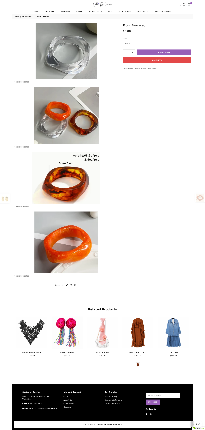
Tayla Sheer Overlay (137, 352)
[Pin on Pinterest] (71, 285)
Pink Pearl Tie (102, 352)
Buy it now (157, 60)
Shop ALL (49, 11)
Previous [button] (13, 345)
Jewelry (79, 11)
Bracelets (151, 68)
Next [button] (191, 345)
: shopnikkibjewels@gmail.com (42, 408)
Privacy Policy (111, 396)
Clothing (65, 11)
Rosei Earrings (67, 352)
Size (125, 38)
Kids (110, 11)
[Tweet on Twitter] (67, 285)
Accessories (124, 11)
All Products (27, 17)
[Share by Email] (75, 285)
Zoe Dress (173, 352)
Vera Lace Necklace (31, 352)
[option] (66, 51)
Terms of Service (112, 403)
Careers (67, 407)
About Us (67, 400)
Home (37, 11)
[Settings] (184, 4)
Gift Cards (142, 11)
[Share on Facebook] (63, 285)
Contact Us (68, 403)
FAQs (65, 396)
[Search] (179, 4)
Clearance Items (162, 11)
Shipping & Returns (113, 400)
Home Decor (95, 11)
